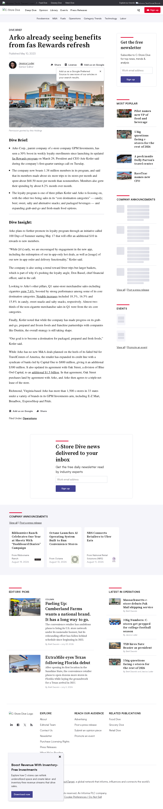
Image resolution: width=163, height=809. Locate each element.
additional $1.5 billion (45, 372)
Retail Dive (69, 3)
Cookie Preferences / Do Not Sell (83, 796)
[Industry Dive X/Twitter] (24, 725)
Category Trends (93, 18)
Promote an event (137, 347)
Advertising (80, 719)
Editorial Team (48, 724)
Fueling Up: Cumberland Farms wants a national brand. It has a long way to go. (68, 611)
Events (64, 10)
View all (121, 289)
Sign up (154, 10)
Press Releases (79, 10)
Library (54, 10)
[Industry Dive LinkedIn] (11, 725)
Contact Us (46, 730)
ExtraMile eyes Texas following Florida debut (67, 660)
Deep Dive (31, 10)
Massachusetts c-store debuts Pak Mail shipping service (138, 603)
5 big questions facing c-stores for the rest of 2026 (144, 139)
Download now (22, 794)
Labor (123, 18)
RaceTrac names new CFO (142, 177)
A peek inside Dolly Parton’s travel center (144, 160)
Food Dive (43, 3)
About (43, 719)
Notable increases (46, 296)
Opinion (43, 10)
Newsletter (46, 736)
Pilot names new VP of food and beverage (142, 116)
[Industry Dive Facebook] (18, 725)
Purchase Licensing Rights (54, 741)
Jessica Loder (26, 63)
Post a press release (138, 289)
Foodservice (43, 18)
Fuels (63, 18)
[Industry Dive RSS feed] (31, 725)
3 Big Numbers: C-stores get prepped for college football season (137, 625)
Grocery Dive (56, 3)
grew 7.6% (27, 291)
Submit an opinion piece (88, 730)
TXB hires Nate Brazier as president (137, 646)
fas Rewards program (25, 158)
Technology (111, 18)
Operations (75, 18)
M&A (55, 18)
